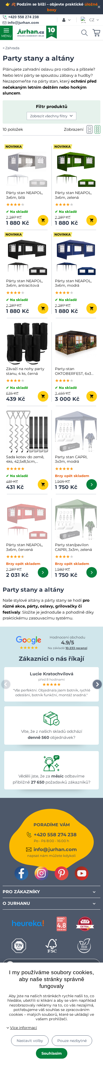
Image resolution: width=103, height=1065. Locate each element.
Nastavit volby (30, 1040)
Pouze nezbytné (72, 1040)
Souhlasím (51, 1053)
